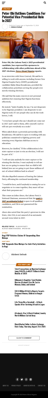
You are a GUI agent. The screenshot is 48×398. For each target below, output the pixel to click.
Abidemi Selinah (16, 27)
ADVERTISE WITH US (29, 385)
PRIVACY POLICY (16, 385)
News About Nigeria (25, 71)
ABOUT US (6, 385)
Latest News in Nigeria (12, 228)
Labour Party (22, 226)
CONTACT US (41, 385)
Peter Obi (26, 228)
